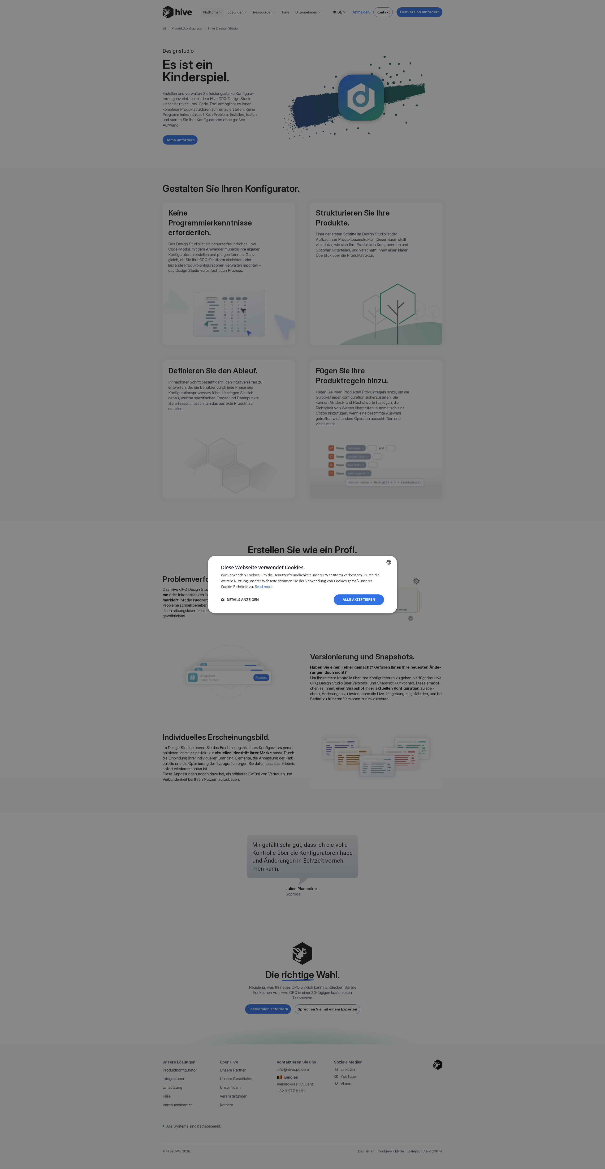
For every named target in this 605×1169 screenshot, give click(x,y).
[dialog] (302, 584)
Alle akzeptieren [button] (359, 599)
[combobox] (388, 562)
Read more (263, 586)
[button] (240, 599)
